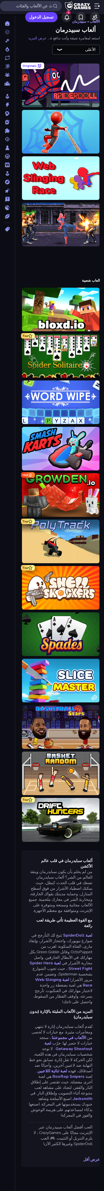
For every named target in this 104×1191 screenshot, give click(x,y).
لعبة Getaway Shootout (68, 1046)
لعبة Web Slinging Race (63, 982)
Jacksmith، (82, 1098)
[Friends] (95, 17)
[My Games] (81, 17)
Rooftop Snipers (69, 1076)
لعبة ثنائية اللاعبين (52, 1071)
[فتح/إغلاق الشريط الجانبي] (97, 6)
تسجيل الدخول (41, 17)
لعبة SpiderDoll (77, 935)
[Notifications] (67, 17)
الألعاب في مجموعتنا (69, 1037)
